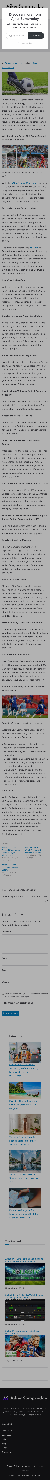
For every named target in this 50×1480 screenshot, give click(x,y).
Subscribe (36, 35)
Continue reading (25, 43)
